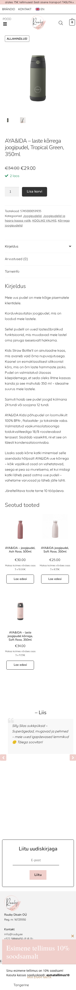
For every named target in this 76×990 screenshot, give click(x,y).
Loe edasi (20, 579)
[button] (5, 24)
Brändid (8, 9)
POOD (7, 19)
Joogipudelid (32, 216)
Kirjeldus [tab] (11, 246)
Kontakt (24, 9)
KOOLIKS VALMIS (44, 220)
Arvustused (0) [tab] (16, 259)
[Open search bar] (61, 23)
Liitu (38, 874)
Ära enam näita (39, 977)
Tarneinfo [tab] (12, 271)
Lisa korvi (34, 191)
